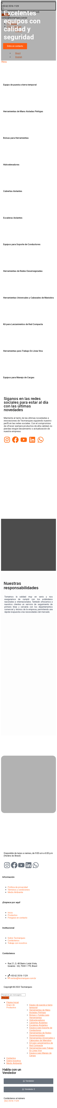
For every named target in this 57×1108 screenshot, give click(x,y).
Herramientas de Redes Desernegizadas (40, 1034)
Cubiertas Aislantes (38, 1022)
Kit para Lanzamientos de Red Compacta (41, 1044)
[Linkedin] (32, 439)
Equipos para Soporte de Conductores (40, 1029)
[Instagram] (7, 439)
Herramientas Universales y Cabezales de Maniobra (42, 1039)
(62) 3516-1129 (11, 1101)
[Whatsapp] (40, 439)
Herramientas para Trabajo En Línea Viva (41, 1049)
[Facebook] (15, 439)
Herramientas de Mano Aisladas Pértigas (39, 1011)
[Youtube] (23, 439)
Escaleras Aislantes (38, 1025)
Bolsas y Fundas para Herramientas (39, 1016)
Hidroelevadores (37, 1020)
